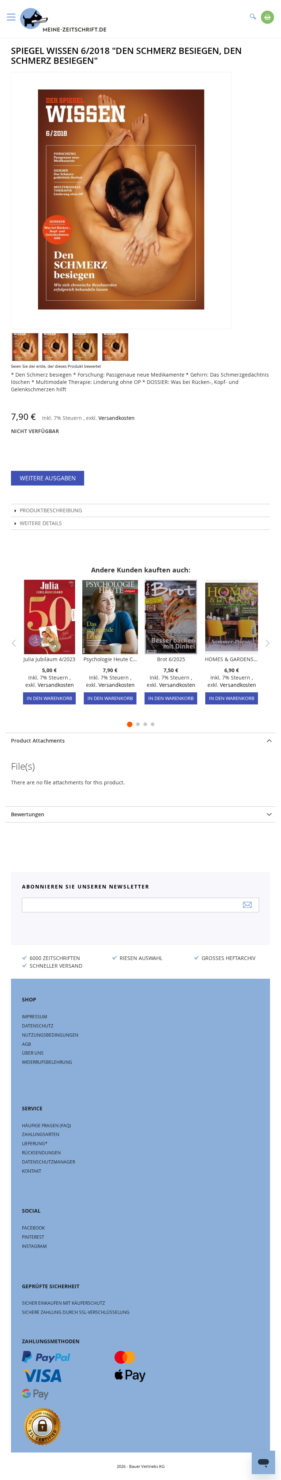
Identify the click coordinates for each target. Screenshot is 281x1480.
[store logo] (63, 20)
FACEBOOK (33, 1228)
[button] (25, 347)
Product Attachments (38, 740)
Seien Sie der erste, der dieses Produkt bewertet (56, 366)
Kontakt (31, 1171)
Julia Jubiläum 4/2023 (49, 659)
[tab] (140, 740)
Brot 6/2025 (171, 659)
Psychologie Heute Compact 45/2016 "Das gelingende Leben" (110, 659)
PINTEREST (33, 1237)
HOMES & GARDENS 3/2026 (231, 659)
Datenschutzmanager (48, 1162)
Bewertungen (27, 814)
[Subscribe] (247, 905)
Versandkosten (116, 417)
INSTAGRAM (34, 1246)
